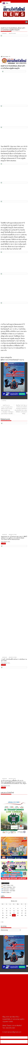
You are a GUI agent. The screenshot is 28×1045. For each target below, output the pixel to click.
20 (18, 913)
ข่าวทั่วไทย (4, 400)
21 (22, 913)
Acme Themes (15, 1042)
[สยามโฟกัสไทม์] (2, 22)
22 (25, 913)
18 (10, 913)
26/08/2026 (4, 534)
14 (22, 910)
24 (6, 915)
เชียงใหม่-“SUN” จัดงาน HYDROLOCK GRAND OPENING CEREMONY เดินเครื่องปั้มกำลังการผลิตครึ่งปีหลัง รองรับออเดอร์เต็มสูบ (21, 409)
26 (14, 915)
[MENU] (26, 22)
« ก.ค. (2, 922)
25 (10, 915)
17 (6, 913)
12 (14, 910)
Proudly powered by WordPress (8, 1041)
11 (10, 910)
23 (2, 915)
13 (18, 910)
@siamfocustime (12, 33)
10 (6, 910)
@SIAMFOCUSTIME (13, 534)
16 (2, 913)
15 (25, 910)
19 (14, 913)
